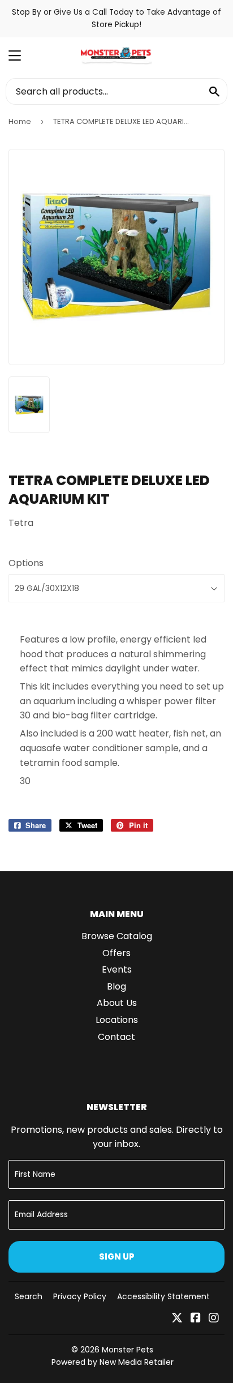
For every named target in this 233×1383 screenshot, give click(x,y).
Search (28, 1296)
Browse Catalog (116, 936)
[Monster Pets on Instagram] (214, 1318)
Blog (116, 986)
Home (19, 121)
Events (117, 969)
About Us (117, 1002)
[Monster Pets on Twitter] (177, 1318)
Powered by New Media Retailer (112, 1362)
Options (26, 563)
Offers (116, 953)
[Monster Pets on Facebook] (196, 1318)
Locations (117, 1019)
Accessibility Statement (163, 1296)
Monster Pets (127, 1349)
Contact (116, 1036)
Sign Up (117, 1256)
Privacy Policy (79, 1296)
